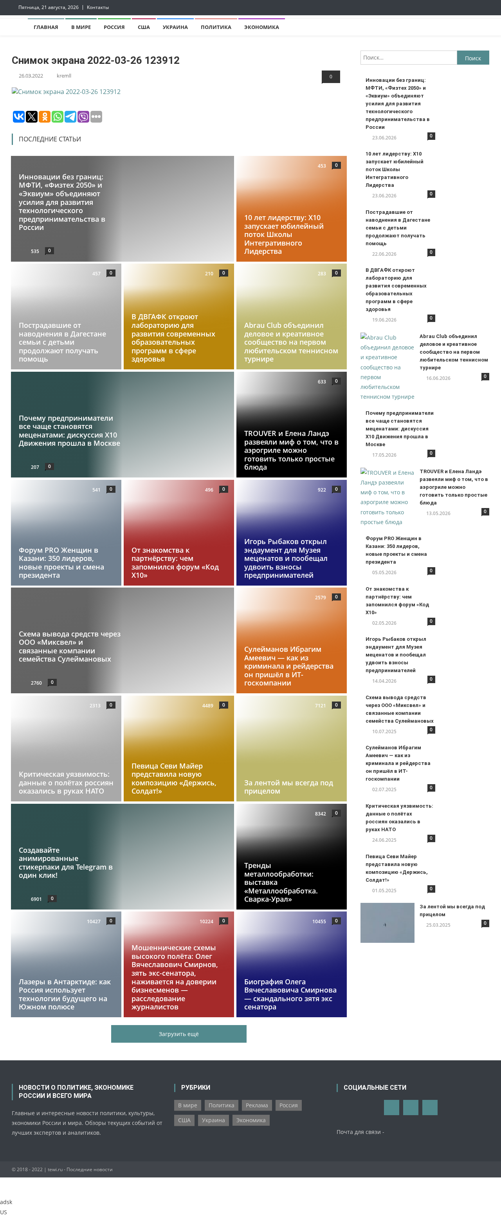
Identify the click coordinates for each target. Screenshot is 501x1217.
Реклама (257, 1105)
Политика (216, 27)
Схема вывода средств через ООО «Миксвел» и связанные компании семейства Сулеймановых (70, 646)
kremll (64, 75)
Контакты (98, 7)
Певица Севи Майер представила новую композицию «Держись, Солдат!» (174, 778)
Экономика (261, 27)
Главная (46, 27)
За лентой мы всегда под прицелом (288, 787)
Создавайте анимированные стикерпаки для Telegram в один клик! (66, 862)
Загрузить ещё (179, 1034)
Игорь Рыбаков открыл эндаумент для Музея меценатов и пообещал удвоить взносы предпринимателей (286, 558)
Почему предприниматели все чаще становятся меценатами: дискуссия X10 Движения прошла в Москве (69, 430)
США (144, 27)
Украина (175, 27)
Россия (114, 27)
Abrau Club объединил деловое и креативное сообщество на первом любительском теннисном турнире (291, 341)
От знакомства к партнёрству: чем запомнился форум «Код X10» (175, 562)
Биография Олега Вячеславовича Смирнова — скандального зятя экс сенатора (290, 994)
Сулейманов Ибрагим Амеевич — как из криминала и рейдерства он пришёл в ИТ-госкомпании (288, 665)
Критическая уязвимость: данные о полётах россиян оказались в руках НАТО (66, 782)
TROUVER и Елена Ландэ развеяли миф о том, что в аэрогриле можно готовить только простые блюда (291, 450)
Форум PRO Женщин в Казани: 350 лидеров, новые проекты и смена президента (61, 562)
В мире (81, 27)
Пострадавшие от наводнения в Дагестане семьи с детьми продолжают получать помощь (62, 341)
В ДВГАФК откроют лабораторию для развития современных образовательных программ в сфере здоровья (173, 338)
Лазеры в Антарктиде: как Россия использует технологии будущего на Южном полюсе (65, 994)
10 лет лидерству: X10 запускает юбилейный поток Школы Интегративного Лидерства (284, 234)
